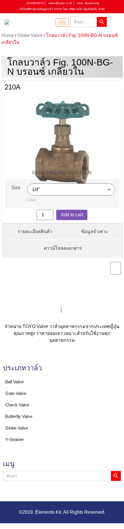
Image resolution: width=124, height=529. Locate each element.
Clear (31, 200)
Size (15, 187)
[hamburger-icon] (62, 22)
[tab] (35, 232)
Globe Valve (29, 35)
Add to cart (72, 214)
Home (7, 35)
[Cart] (115, 268)
